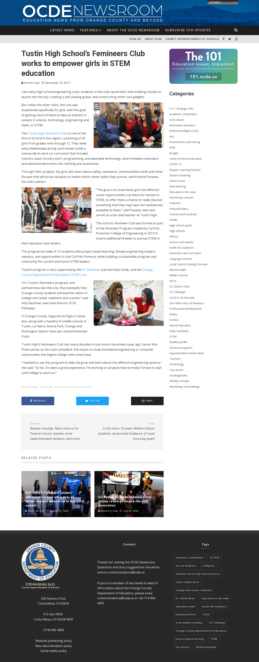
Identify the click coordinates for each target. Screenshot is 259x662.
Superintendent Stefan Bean (186, 353)
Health (173, 219)
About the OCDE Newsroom (133, 30)
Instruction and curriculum (185, 253)
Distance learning (180, 175)
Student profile (178, 342)
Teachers (175, 358)
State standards (179, 331)
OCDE (206, 614)
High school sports (180, 225)
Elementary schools (181, 197)
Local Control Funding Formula (188, 264)
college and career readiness (194, 590)
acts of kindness (186, 565)
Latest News (62, 30)
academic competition (189, 557)
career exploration (187, 582)
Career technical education (185, 158)
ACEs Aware (176, 120)
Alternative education (182, 125)
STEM (173, 336)
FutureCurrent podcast (183, 214)
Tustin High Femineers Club (47, 133)
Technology (176, 364)
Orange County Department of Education (201, 630)
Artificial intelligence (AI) (183, 131)
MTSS (173, 281)
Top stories (176, 370)
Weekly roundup (179, 381)
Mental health (177, 270)
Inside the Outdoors (181, 247)
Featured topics (178, 208)
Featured (89, 30)
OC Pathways (91, 270)
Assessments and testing (184, 142)
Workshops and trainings (184, 386)
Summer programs (180, 347)
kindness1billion (186, 614)
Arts (171, 136)
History (173, 236)
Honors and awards (181, 242)
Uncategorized (178, 375)
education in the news (215, 598)
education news (185, 606)
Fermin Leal (31, 82)
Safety (173, 314)
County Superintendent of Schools (192, 39)
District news (177, 181)
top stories (182, 647)
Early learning (177, 186)
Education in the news (182, 192)
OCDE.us (135, 39)
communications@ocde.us (126, 572)
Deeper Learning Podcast (185, 170)
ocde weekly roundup (189, 622)
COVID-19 (175, 164)
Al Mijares (208, 565)
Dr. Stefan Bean (185, 598)
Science (174, 320)
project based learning (190, 639)
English (216, 2)
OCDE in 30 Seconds (182, 297)
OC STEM (47, 386)
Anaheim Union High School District (198, 574)
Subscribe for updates (188, 30)
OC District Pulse (179, 286)
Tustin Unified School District (73, 386)
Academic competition (183, 114)
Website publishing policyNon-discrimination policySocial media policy (53, 646)
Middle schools (178, 275)
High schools (177, 231)
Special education (180, 325)
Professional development (185, 308)
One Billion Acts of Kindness (186, 303)
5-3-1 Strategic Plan (181, 108)
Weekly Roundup (206, 647)
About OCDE (153, 39)
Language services (180, 259)
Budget (173, 153)
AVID (172, 147)
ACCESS (214, 557)
